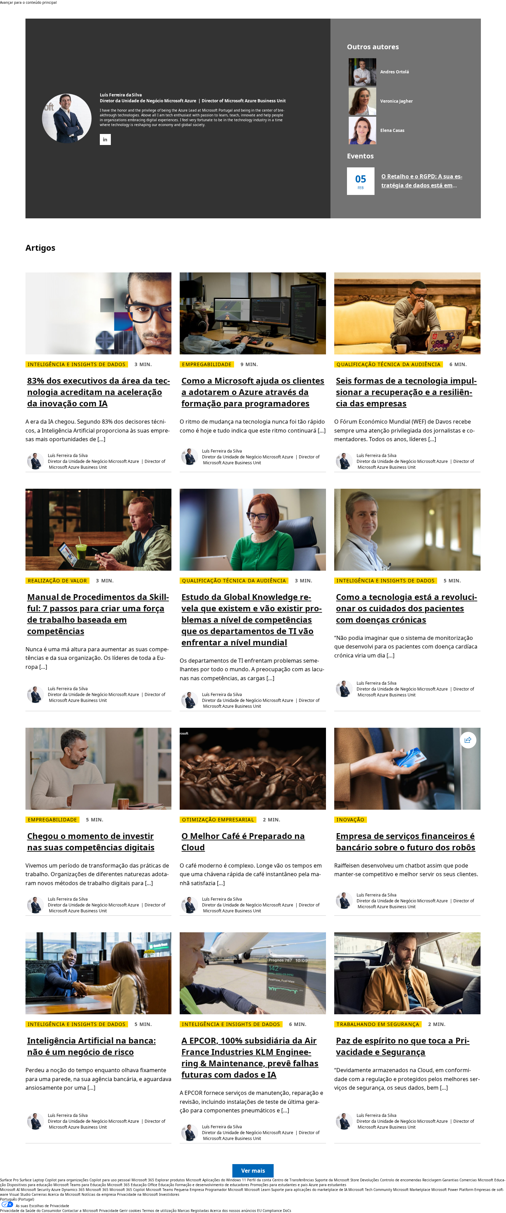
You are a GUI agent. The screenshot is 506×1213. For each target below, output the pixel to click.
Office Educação (161, 1184)
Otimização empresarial (218, 820)
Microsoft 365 (142, 1180)
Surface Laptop (32, 1180)
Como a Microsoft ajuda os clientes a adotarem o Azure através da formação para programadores (252, 392)
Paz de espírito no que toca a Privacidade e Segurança (403, 1046)
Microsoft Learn (257, 1189)
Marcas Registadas (193, 1210)
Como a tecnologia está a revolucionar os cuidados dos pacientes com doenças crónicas (406, 608)
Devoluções (369, 1180)
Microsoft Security (35, 1189)
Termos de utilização (159, 1210)
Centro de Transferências (293, 1180)
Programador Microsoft (224, 1189)
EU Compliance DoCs (274, 1210)
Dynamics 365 (73, 1189)
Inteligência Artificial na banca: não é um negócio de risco (91, 1046)
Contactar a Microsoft (80, 1210)
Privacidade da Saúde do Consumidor (30, 1210)
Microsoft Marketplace (411, 1189)
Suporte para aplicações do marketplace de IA (309, 1189)
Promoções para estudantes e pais (279, 1184)
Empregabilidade (207, 364)
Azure (56, 1189)
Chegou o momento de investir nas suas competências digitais (91, 841)
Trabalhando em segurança (378, 1024)
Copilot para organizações (66, 1180)
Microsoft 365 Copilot (127, 1189)
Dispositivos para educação (29, 1184)
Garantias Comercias (459, 1180)
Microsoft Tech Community (370, 1189)
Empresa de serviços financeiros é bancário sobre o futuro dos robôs (405, 841)
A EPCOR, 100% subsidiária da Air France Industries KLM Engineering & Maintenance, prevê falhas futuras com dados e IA (249, 1057)
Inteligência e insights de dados (77, 364)
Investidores (169, 1194)
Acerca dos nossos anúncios (233, 1210)
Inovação (350, 820)
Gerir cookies (130, 1210)
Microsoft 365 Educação (127, 1184)
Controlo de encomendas (400, 1180)
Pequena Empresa (189, 1189)
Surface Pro (9, 1180)
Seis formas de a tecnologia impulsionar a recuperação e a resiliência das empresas (406, 392)
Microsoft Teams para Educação (79, 1184)
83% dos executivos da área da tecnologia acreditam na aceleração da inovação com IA (98, 392)
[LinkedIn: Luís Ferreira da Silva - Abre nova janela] (105, 139)
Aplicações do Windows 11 (224, 1180)
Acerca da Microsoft (64, 1194)
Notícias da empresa (99, 1194)
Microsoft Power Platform (452, 1189)
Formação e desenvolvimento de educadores (212, 1184)
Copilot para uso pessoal (109, 1180)
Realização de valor (57, 581)
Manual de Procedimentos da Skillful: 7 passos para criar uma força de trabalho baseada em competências (98, 613)
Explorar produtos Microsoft (178, 1180)
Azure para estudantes (327, 1184)
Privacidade (108, 1210)
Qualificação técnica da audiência (389, 364)
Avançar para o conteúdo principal (28, 2)
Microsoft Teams (159, 1189)
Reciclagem (432, 1180)
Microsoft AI (10, 1189)
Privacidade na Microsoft (137, 1194)
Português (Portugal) (17, 1199)
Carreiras (39, 1194)
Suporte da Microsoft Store (337, 1180)
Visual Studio (20, 1194)
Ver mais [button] (253, 1170)
